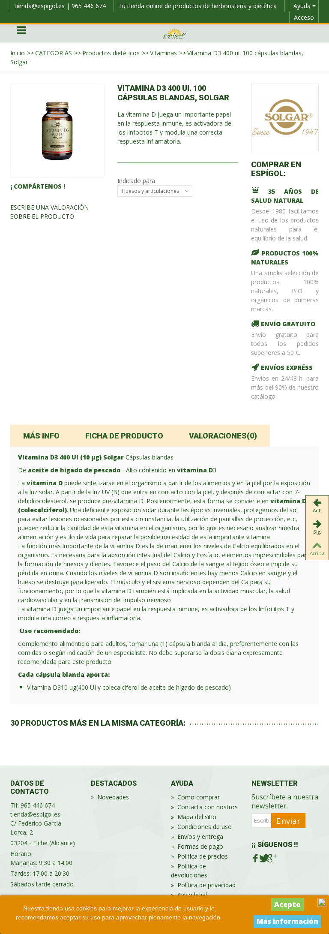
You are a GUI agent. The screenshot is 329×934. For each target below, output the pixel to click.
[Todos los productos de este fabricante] (285, 117)
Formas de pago (197, 846)
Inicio (17, 53)
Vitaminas (163, 53)
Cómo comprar (195, 797)
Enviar (288, 820)
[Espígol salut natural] (174, 33)
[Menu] (21, 33)
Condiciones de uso (201, 827)
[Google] (271, 858)
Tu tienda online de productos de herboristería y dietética (197, 6)
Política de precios (199, 856)
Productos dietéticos (111, 53)
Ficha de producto (124, 435)
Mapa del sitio (193, 817)
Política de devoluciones (189, 870)
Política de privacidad (203, 885)
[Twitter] (263, 858)
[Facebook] (255, 858)
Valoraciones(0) (223, 435)
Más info (41, 435)
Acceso (304, 17)
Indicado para (137, 181)
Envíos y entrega (197, 836)
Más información (287, 921)
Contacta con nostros (204, 807)
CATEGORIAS (53, 53)
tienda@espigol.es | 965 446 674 (60, 6)
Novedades (110, 797)
